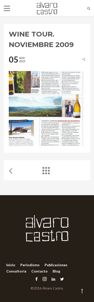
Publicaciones (56, 265)
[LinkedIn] (53, 278)
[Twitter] (61, 278)
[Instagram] (44, 278)
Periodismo (30, 265)
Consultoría (16, 271)
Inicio (10, 265)
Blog (56, 271)
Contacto (39, 271)
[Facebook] (36, 278)
